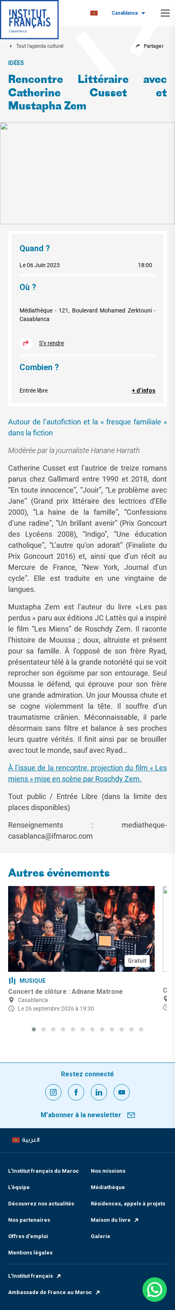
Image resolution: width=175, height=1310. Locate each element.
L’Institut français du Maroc (43, 1171)
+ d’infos (143, 390)
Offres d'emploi (28, 1236)
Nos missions (108, 1171)
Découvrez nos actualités (41, 1204)
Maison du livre (111, 1220)
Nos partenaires (29, 1220)
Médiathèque (108, 1187)
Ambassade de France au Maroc (50, 1292)
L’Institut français (30, 1276)
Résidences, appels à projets (128, 1204)
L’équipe (19, 1187)
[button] (34, 1029)
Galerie (100, 1236)
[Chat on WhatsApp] (154, 1289)
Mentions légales (30, 1253)
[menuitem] (94, 13)
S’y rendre (51, 343)
